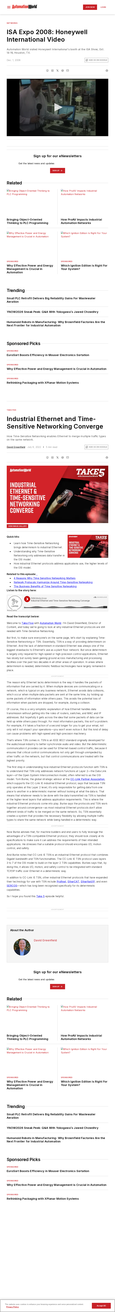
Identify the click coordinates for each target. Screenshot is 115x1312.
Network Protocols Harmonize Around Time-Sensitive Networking (53, 582)
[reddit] (62, 70)
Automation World (50, 623)
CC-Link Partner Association (87, 779)
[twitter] (57, 70)
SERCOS (12, 885)
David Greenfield (16, 447)
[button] (9, 7)
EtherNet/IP (88, 881)
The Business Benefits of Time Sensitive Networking (45, 586)
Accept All (101, 1306)
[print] (106, 70)
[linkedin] (52, 70)
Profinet (61, 881)
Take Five (11, 410)
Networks (12, 23)
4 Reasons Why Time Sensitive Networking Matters (45, 578)
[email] (67, 70)
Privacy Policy (12, 1307)
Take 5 (40, 896)
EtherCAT (73, 881)
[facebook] (47, 70)
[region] (57, 1305)
